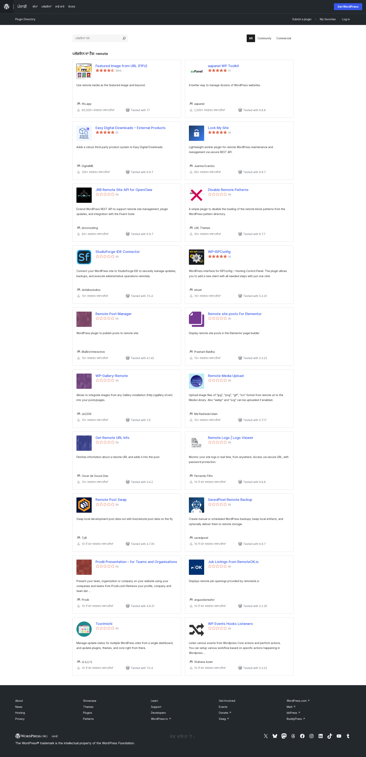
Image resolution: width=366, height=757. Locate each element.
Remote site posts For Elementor (235, 314)
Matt (291, 706)
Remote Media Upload (226, 376)
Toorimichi (104, 624)
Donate (225, 712)
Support (156, 706)
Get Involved (227, 700)
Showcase (89, 700)
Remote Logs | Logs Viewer (230, 438)
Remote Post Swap (111, 500)
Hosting (20, 712)
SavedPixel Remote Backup (230, 500)
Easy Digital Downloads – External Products (131, 128)
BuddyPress (296, 718)
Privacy (20, 718)
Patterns (88, 718)
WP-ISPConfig (219, 252)
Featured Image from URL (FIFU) (121, 66)
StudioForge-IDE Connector (118, 252)
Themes (88, 706)
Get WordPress (348, 6)
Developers (158, 712)
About (19, 700)
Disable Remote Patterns (228, 190)
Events (223, 706)
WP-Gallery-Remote (112, 376)
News (18, 706)
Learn (154, 700)
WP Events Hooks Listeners (230, 624)
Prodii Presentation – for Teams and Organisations (136, 562)
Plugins (87, 712)
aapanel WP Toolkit (223, 66)
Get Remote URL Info (112, 438)
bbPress (293, 712)
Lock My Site (218, 128)
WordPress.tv (161, 718)
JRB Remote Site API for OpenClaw (124, 190)
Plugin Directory (25, 19)
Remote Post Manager (114, 314)
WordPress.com (298, 700)
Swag (224, 718)
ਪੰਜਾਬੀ (55, 736)
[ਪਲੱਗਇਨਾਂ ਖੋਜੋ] (124, 38)
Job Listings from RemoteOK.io (233, 562)
